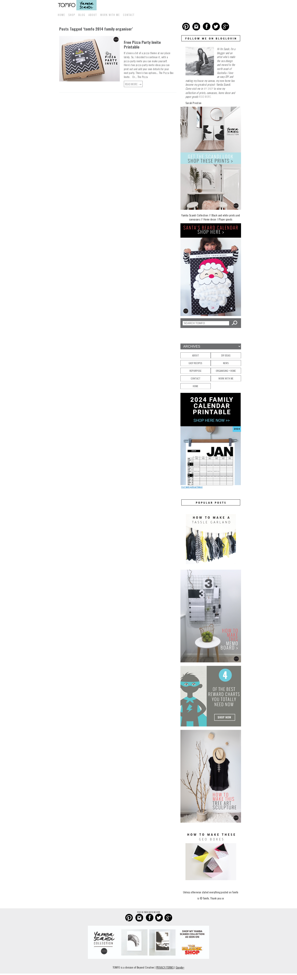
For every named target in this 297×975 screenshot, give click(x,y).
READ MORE (131, 84)
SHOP (71, 15)
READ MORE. (205, 97)
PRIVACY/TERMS (165, 967)
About (92, 15)
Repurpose (195, 370)
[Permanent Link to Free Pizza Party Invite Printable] (89, 80)
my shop (208, 89)
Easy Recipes (195, 363)
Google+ (180, 967)
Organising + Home (226, 370)
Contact (129, 15)
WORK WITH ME (110, 15)
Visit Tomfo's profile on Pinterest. (192, 486)
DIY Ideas (226, 355)
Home (61, 15)
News (226, 363)
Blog (81, 15)
